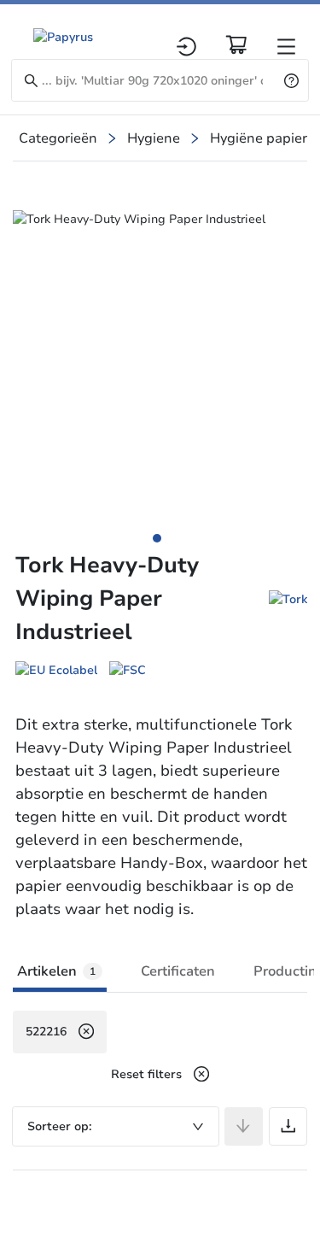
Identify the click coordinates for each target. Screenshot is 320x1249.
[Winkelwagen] (236, 44)
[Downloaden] (288, 1126)
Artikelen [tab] (56, 971)
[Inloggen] (186, 46)
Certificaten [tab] (178, 971)
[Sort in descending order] (243, 1126)
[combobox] (115, 1126)
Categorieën (58, 138)
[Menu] (286, 46)
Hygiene (153, 138)
